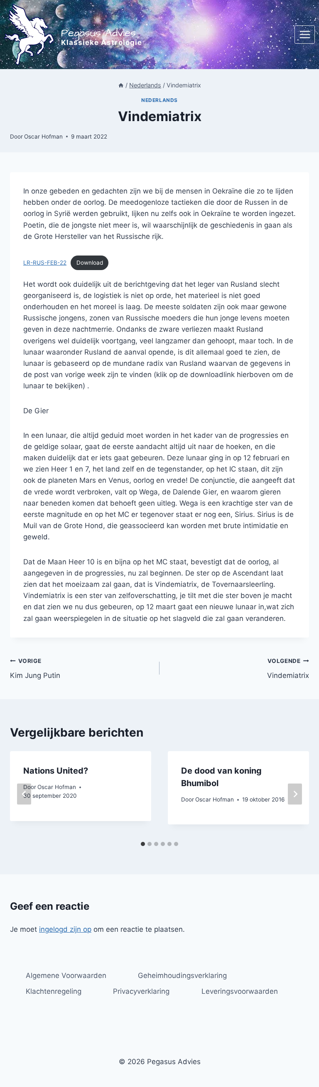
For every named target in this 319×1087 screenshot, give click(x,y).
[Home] (121, 85)
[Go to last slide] (24, 794)
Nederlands (159, 100)
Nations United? (55, 771)
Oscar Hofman (43, 136)
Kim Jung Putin (35, 669)
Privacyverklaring (141, 991)
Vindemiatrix (288, 669)
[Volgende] (295, 794)
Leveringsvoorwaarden (239, 991)
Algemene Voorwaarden (66, 975)
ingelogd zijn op (65, 929)
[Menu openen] (304, 34)
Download (89, 262)
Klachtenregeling (53, 991)
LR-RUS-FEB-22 (44, 262)
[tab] (143, 844)
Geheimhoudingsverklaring (182, 975)
